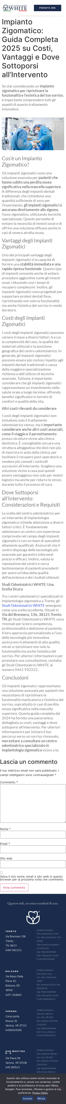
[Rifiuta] (60, 1088)
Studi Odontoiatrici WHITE (23, 605)
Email (5, 843)
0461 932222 (14, 950)
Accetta (27, 1098)
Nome (5, 828)
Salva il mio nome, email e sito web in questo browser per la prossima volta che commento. (32, 878)
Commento (9, 782)
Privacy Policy (40, 1092)
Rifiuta (41, 1098)
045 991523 (13, 1067)
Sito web (6, 858)
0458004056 (13, 1030)
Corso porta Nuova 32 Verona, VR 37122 (16, 1021)
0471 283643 (13, 994)
